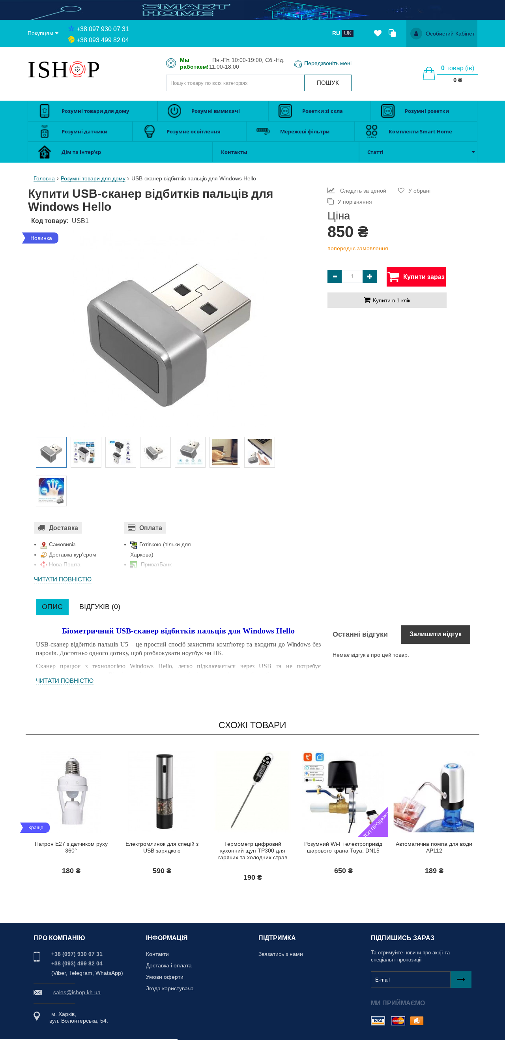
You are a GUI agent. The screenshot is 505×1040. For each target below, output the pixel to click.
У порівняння (355, 202)
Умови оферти (164, 977)
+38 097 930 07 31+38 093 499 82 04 (103, 34)
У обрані (419, 190)
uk (348, 33)
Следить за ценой (362, 190)
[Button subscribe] (461, 979)
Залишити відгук (436, 634)
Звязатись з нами (280, 954)
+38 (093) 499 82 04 (77, 963)
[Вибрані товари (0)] (378, 33)
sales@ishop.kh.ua (77, 992)
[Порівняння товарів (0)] (392, 33)
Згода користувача (170, 988)
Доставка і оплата (169, 965)
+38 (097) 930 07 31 (77, 954)
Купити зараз (53, 838)
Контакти (157, 954)
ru (336, 33)
